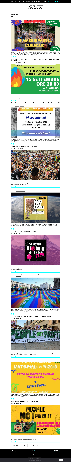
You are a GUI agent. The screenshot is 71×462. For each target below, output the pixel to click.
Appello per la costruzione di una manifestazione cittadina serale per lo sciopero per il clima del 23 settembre (35, 60)
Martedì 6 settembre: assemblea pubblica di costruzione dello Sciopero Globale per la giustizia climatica (35, 103)
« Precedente (15, 445)
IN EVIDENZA (18, 233)
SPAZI (20, 18)
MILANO (23, 1)
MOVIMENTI (28, 1)
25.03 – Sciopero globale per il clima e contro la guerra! (25, 401)
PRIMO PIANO (18, 318)
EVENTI (45, 1)
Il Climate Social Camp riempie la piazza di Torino (24, 146)
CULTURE (33, 1)
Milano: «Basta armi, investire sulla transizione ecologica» (26, 274)
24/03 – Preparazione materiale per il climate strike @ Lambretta (27, 359)
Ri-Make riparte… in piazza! (18, 16)
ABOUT (16, 1)
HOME (12, 1)
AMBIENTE (18, 62)
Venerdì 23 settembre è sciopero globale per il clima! (24, 231)
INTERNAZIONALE (39, 1)
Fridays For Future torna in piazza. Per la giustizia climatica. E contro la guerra (31, 316)
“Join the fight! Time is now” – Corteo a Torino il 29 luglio (25, 189)
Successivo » (37, 445)
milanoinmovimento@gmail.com (15, 451)
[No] (69, 459)
